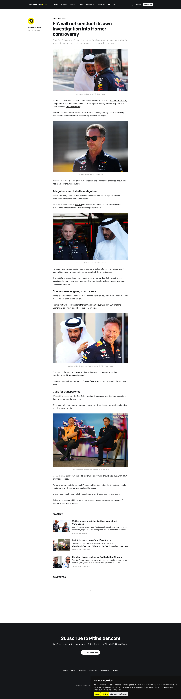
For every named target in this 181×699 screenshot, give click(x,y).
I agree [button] (97, 694)
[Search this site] (131, 4)
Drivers (80, 4)
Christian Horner (59, 18)
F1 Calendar (90, 4)
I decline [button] (105, 694)
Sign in (138, 4)
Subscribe (148, 4)
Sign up (65, 670)
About (73, 670)
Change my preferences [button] (118, 694)
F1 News (64, 4)
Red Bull (78, 205)
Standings (101, 4)
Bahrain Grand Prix (118, 100)
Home (56, 4)
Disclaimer (82, 670)
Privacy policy (104, 670)
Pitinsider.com (34, 27)
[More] (114, 4)
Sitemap (115, 670)
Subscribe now (92, 652)
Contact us (92, 670)
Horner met (58, 305)
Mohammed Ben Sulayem (91, 305)
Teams (72, 4)
